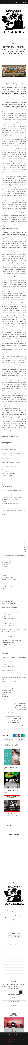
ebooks (6, 963)
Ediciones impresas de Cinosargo (12, 957)
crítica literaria (8, 951)
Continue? (14, 43)
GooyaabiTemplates (14, 1041)
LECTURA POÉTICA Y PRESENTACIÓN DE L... (10, 814)
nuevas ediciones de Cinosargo (12, 960)
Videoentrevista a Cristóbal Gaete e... (11, 768)
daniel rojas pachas (13, 58)
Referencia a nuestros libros (11, 948)
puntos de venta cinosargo (11, 954)
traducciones (7, 975)
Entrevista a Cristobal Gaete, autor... (12, 791)
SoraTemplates (13, 1040)
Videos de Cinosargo (9, 966)
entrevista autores (9, 969)
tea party (6, 972)
